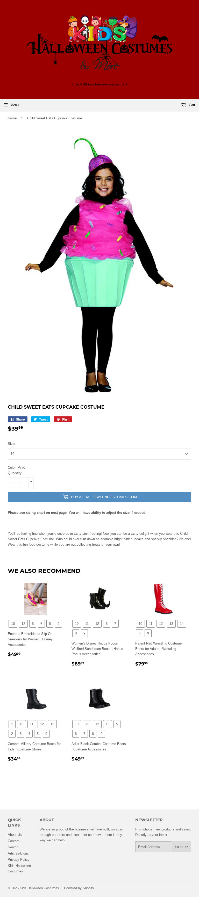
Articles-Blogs (18, 853)
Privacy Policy (19, 859)
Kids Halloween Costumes (39, 888)
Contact (13, 841)
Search (13, 847)
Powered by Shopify (79, 888)
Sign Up (181, 847)
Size (11, 444)
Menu (14, 105)
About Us (15, 835)
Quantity (15, 473)
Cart (191, 105)
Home (12, 118)
